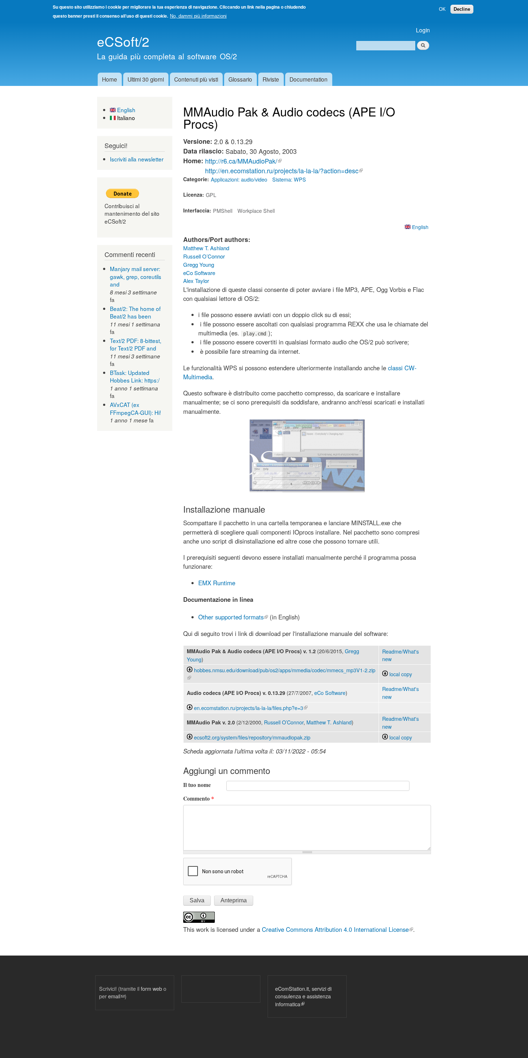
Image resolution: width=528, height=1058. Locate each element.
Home (109, 79)
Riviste (271, 79)
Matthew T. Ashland (206, 248)
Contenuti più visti (196, 79)
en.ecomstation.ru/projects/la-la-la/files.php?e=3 (250, 707)
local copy (400, 674)
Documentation (309, 79)
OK (442, 9)
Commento (198, 798)
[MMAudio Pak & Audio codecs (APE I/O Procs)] (307, 488)
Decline (462, 9)
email (116, 996)
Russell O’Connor (204, 256)
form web (151, 988)
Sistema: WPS (289, 179)
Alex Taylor (196, 280)
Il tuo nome (197, 785)
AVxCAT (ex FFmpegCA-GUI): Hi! (135, 408)
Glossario (240, 79)
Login (423, 30)
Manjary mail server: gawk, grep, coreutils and (135, 276)
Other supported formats (233, 617)
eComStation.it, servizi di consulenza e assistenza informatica (303, 996)
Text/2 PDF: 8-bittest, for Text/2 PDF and (135, 344)
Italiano (125, 118)
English (125, 110)
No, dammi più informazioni (198, 16)
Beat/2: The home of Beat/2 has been (135, 312)
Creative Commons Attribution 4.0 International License (337, 929)
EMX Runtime (216, 582)
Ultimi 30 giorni (146, 79)
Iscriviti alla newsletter (136, 159)
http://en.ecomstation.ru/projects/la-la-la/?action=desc (284, 170)
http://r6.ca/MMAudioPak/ (243, 160)
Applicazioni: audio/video (239, 179)
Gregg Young (198, 264)
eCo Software (199, 272)
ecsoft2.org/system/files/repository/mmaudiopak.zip (252, 737)
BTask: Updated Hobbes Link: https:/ (134, 376)
